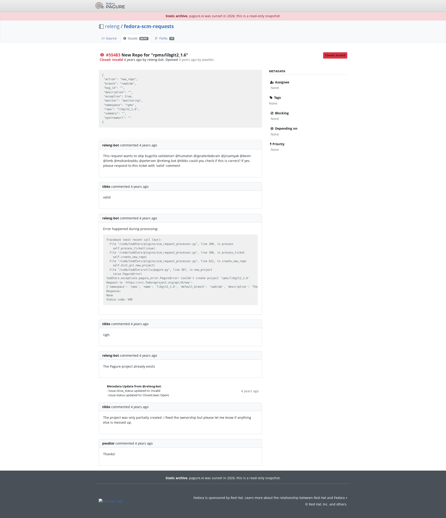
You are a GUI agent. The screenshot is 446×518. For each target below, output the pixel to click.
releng (112, 26)
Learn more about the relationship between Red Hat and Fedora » (296, 497)
